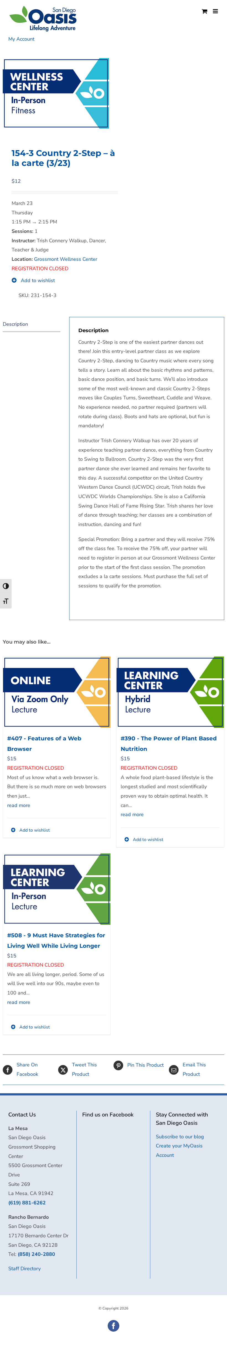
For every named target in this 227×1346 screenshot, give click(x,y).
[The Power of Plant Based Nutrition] (170, 692)
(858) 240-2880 (36, 1254)
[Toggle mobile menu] (216, 11)
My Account (21, 39)
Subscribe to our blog (180, 1136)
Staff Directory (24, 1268)
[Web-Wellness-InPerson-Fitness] (56, 93)
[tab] (31, 324)
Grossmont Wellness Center (65, 259)
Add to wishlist (37, 280)
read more (18, 805)
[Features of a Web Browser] (56, 692)
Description (15, 324)
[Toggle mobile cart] (204, 11)
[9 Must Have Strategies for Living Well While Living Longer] (56, 889)
